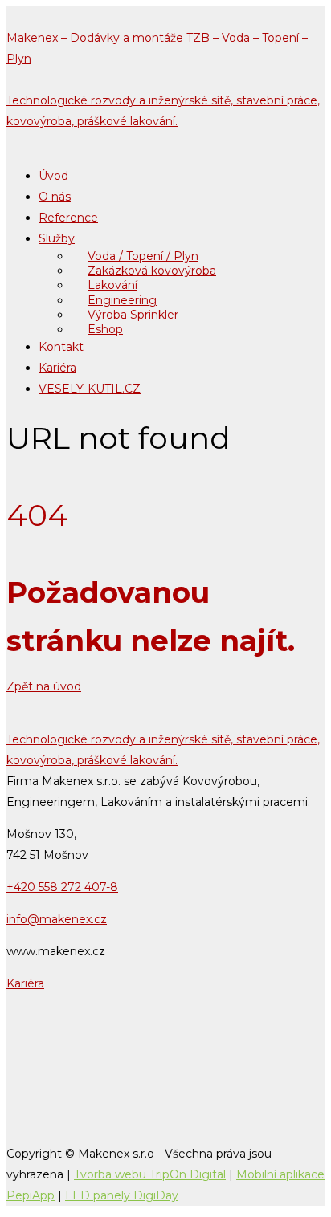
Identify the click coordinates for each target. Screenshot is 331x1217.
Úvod (53, 176)
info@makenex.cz (56, 919)
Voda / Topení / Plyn (143, 256)
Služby (57, 238)
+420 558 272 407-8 (62, 887)
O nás (55, 196)
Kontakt (61, 347)
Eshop (105, 329)
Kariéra (57, 367)
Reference (68, 217)
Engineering (122, 300)
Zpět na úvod (43, 686)
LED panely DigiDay (121, 1195)
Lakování (112, 285)
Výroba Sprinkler (133, 314)
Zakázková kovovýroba (152, 270)
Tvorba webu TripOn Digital (150, 1174)
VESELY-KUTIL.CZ (90, 388)
